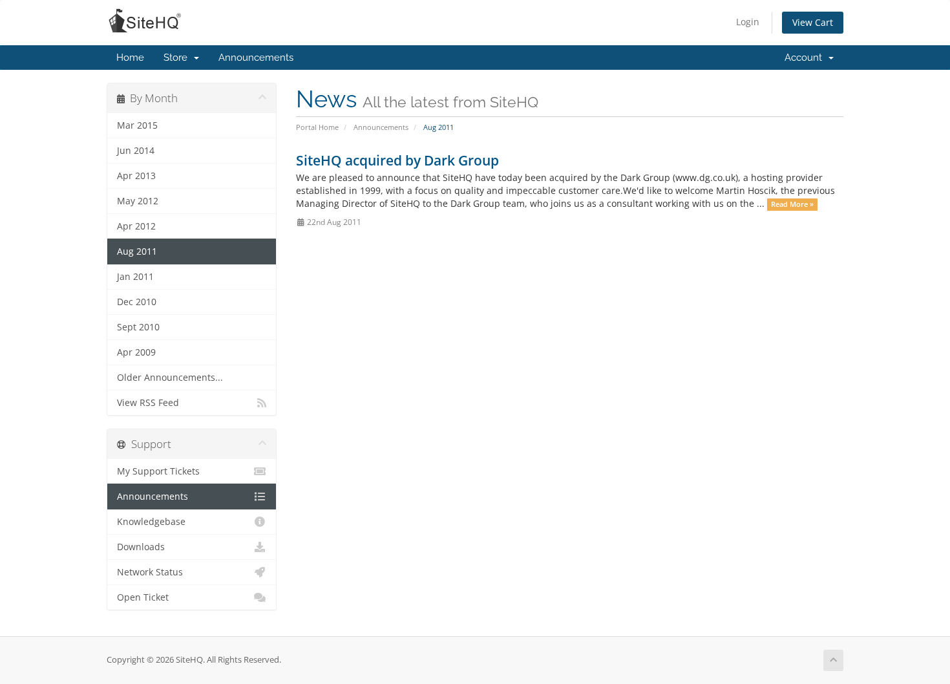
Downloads (141, 547)
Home (130, 57)
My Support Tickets (158, 471)
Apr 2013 (136, 176)
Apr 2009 (136, 352)
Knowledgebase (151, 522)
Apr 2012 (136, 226)
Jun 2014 (135, 150)
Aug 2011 (137, 251)
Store (178, 57)
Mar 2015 (137, 125)
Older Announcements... (170, 377)
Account (806, 57)
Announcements (255, 57)
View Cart (812, 22)
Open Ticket (143, 597)
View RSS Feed (148, 403)
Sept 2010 (138, 327)
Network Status (150, 572)
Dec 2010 (136, 302)
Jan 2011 (135, 277)
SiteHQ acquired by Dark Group (397, 160)
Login (747, 22)
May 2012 (137, 201)
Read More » (792, 204)
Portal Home (317, 127)
